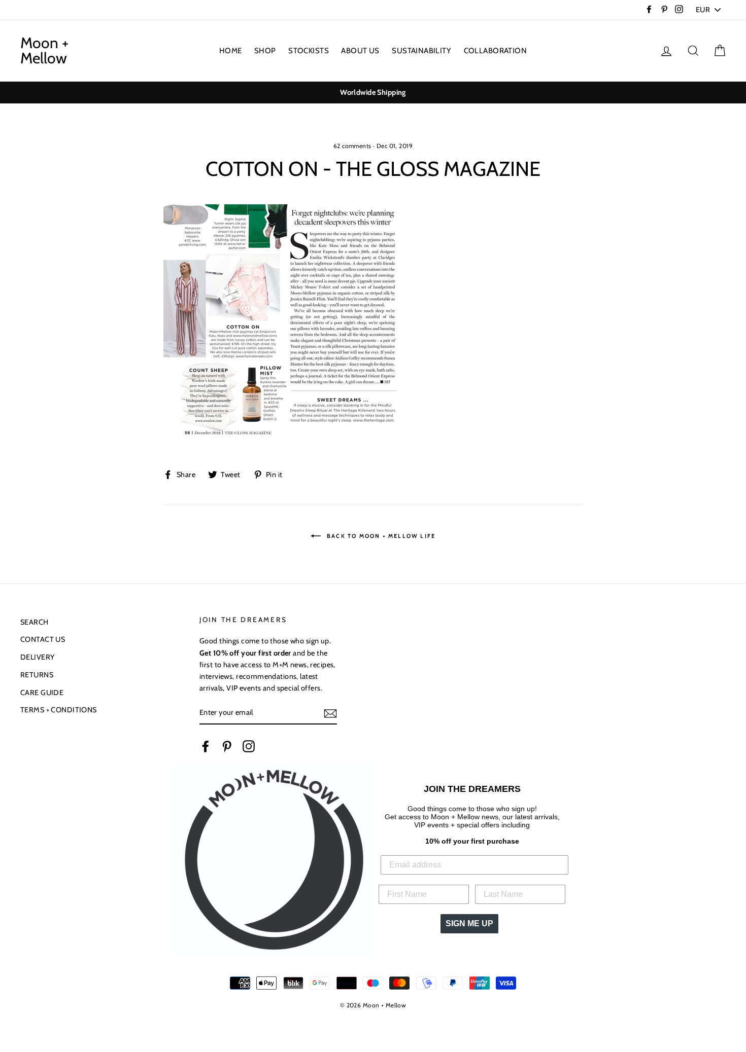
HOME (230, 50)
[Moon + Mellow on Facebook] (205, 746)
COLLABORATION (495, 50)
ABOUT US (360, 50)
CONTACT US (42, 639)
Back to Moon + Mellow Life (380, 535)
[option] (373, 92)
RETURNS (36, 674)
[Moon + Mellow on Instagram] (249, 746)
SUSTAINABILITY (421, 50)
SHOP (265, 50)
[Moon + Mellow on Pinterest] (227, 746)
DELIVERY (37, 657)
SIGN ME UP (469, 923)
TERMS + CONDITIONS (58, 709)
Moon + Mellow (44, 50)
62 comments (352, 146)
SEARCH (34, 622)
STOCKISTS (308, 50)
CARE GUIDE (41, 692)
